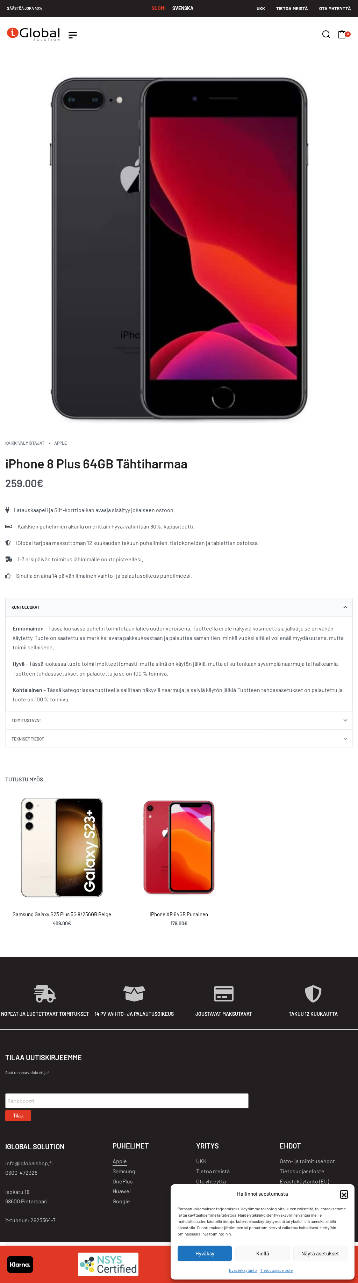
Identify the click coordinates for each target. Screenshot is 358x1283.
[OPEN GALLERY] (179, 249)
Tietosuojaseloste (276, 1270)
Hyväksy (204, 1253)
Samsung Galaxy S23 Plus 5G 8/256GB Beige (62, 914)
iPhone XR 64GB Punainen (179, 914)
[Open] (72, 35)
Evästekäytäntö (243, 1270)
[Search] (326, 34)
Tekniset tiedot (28, 738)
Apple (60, 442)
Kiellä (262, 1253)
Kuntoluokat (26, 607)
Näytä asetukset (320, 1253)
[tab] (179, 607)
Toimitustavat (26, 720)
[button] (344, 1193)
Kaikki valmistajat (24, 442)
